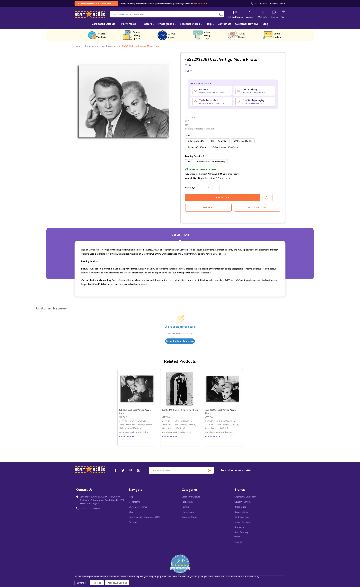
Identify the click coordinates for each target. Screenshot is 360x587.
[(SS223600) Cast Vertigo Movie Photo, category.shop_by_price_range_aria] (223, 389)
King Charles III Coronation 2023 (144, 517)
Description (180, 234)
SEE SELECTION (201, 3)
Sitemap (133, 522)
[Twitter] (123, 470)
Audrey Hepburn (242, 522)
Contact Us (224, 23)
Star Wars (239, 527)
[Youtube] (138, 470)
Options (142, 445)
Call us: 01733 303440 (90, 508)
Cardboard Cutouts (103, 23)
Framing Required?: (196, 156)
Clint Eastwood (241, 517)
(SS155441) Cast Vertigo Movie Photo (180, 410)
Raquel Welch (241, 512)
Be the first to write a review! (180, 341)
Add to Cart (223, 197)
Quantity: (190, 187)
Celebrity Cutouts (242, 501)
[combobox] (167, 14)
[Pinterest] (130, 470)
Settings (81, 582)
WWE (237, 537)
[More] (117, 24)
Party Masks (128, 23)
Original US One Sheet (245, 496)
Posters (147, 23)
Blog (265, 23)
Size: (188, 135)
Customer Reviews (246, 23)
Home (77, 46)
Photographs (166, 23)
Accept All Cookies (117, 582)
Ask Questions (257, 207)
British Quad (240, 507)
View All (238, 542)
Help (209, 23)
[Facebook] (115, 470)
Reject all (96, 582)
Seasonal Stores (190, 23)
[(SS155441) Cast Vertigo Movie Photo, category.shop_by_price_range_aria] (180, 389)
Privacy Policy (253, 576)
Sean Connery (241, 532)
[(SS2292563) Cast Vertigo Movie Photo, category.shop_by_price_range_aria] (137, 389)
